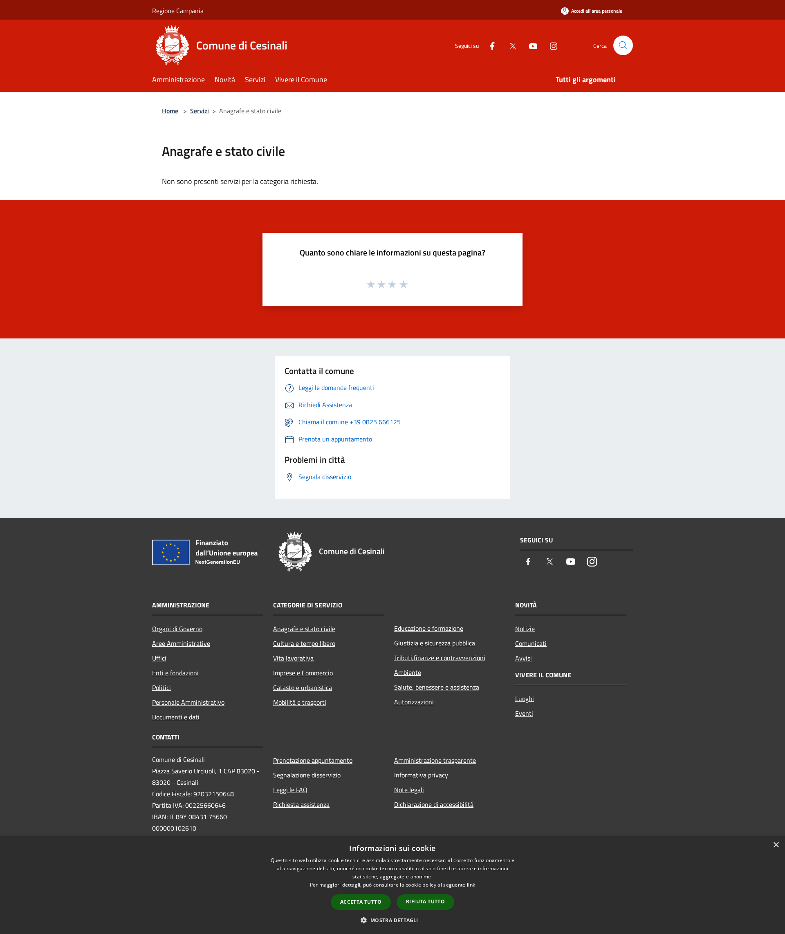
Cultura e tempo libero (304, 643)
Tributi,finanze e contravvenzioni (439, 658)
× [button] (776, 845)
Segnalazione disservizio (307, 775)
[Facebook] (489, 45)
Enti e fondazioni (175, 673)
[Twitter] (509, 45)
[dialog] (392, 885)
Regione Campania (178, 11)
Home (170, 111)
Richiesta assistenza (301, 804)
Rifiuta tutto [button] (425, 901)
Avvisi (523, 658)
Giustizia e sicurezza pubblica (434, 643)
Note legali (409, 790)
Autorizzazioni (414, 702)
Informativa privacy (421, 775)
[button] (392, 920)
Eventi (524, 713)
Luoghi (524, 698)
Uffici (159, 658)
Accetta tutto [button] (360, 901)
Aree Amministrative (181, 643)
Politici (161, 687)
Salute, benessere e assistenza (436, 687)
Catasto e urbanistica (302, 687)
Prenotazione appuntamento (312, 760)
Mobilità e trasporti (299, 702)
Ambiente (407, 672)
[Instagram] (550, 45)
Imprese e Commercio (303, 673)
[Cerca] (623, 45)
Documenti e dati (176, 717)
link (471, 884)
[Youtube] (530, 45)
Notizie (525, 629)
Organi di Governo (177, 629)
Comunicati (531, 643)
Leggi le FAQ (290, 790)
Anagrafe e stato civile (304, 629)
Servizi (199, 111)
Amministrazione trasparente (435, 760)
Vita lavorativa (293, 658)
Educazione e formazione (428, 628)
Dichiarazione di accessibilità (433, 804)
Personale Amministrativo (188, 702)
